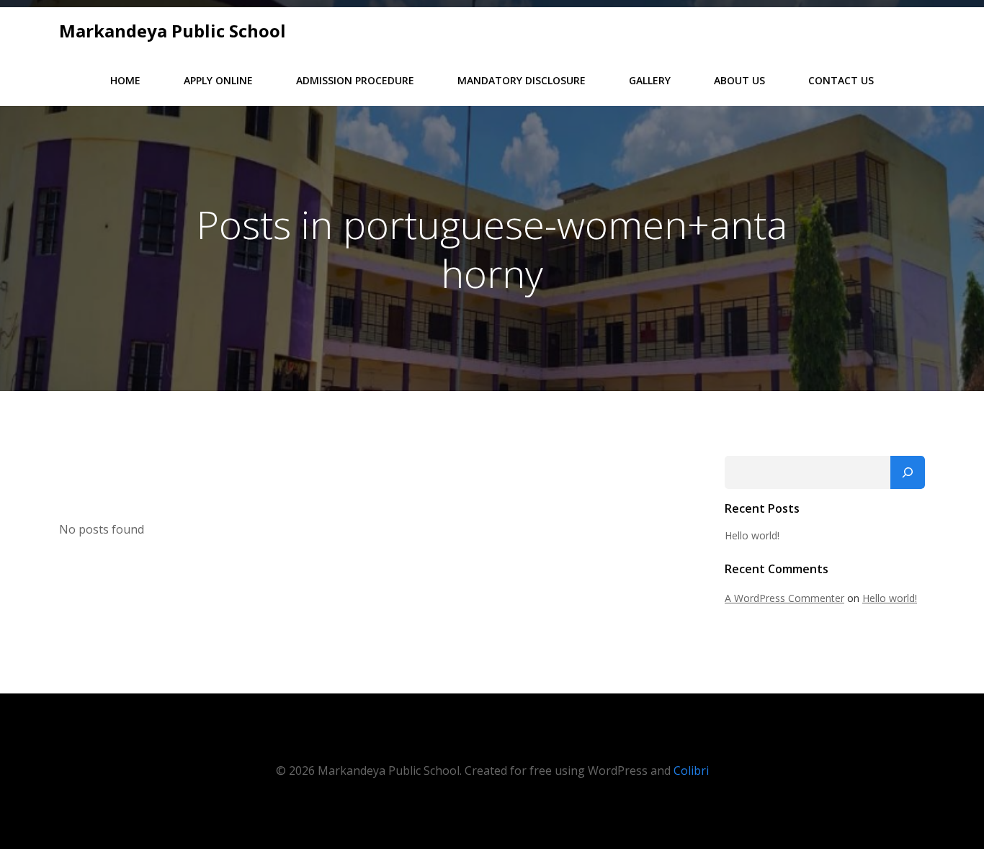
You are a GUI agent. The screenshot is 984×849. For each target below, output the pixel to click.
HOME (125, 80)
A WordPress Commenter (784, 598)
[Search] (907, 472)
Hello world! (752, 535)
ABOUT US (739, 80)
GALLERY (650, 80)
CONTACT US (841, 80)
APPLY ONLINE (218, 80)
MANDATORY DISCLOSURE (521, 80)
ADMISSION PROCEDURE (355, 80)
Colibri (691, 770)
